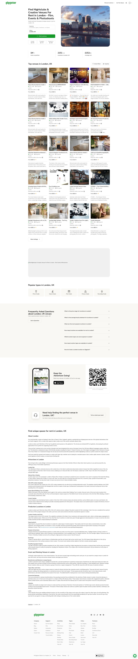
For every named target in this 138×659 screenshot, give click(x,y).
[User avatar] (130, 3)
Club (70, 633)
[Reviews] (103, 615)
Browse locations (109, 3)
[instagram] (94, 615)
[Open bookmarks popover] (45, 70)
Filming (58, 635)
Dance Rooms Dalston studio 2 (36, 118)
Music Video (60, 642)
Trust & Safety (49, 635)
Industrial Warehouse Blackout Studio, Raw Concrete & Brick (37, 152)
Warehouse (71, 642)
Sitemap (64, 655)
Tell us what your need (97, 415)
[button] (135, 656)
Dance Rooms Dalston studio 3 (78, 152)
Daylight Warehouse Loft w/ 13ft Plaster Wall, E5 (37, 220)
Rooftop (94, 628)
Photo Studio (72, 623)
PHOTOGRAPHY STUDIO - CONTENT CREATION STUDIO (100, 85)
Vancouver (83, 637)
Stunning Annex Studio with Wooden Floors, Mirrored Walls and (37, 186)
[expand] (109, 311)
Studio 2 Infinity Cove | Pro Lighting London (79, 220)
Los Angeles (83, 623)
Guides (35, 628)
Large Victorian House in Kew (78, 186)
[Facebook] (91, 615)
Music (93, 623)
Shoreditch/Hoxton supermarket (47, 527)
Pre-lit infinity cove (54, 186)
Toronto (82, 639)
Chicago (82, 630)
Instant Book (97, 64)
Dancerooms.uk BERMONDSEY (57, 85)
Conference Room (96, 630)
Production (59, 628)
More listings (34, 239)
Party (58, 623)
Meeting (59, 637)
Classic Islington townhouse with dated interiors (58, 152)
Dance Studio (72, 637)
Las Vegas (83, 642)
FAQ (47, 626)
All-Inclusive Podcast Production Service (100, 118)
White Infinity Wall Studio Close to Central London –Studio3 (58, 118)
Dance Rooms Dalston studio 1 (36, 85)
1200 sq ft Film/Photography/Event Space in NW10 (100, 152)
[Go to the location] (37, 75)
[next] (45, 75)
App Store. (101, 389)
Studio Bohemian (95, 220)
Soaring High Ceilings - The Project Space (58, 220)
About (35, 623)
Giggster (30, 604)
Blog (35, 626)
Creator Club (37, 633)
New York (83, 626)
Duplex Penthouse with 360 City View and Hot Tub (79, 85)
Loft (93, 633)
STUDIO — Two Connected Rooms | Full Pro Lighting (100, 186)
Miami (82, 633)
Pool (70, 628)
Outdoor (94, 626)
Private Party (60, 639)
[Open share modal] (42, 70)
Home (70, 626)
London (82, 635)
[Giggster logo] (39, 614)
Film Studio (71, 630)
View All (59, 644)
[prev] (30, 75)
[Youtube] (100, 615)
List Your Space (120, 3)
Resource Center (49, 633)
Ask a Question (35, 320)
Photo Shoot (60, 626)
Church (70, 635)
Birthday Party (60, 633)
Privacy (59, 655)
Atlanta (82, 628)
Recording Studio (73, 639)
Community (48, 628)
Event (58, 630)
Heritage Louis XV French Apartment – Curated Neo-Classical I (79, 118)
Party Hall (94, 635)
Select (35, 630)
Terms (54, 655)
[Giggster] (11, 3)
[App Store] (59, 382)
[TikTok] (97, 615)
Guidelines (48, 630)
